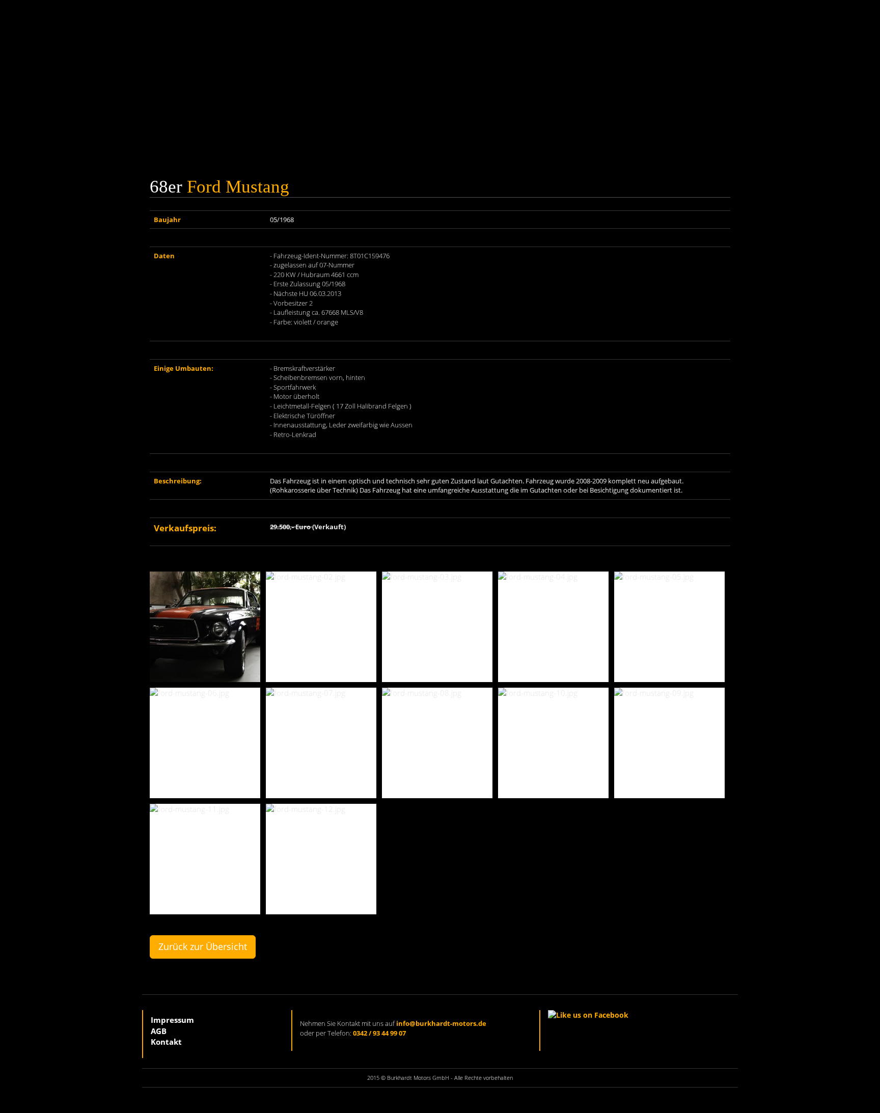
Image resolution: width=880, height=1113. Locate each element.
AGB (159, 1031)
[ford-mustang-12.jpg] (321, 859)
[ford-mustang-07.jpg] (321, 743)
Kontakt (166, 1042)
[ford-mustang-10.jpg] (553, 743)
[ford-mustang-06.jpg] (205, 743)
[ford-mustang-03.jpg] (437, 627)
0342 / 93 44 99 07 (379, 1033)
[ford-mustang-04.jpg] (553, 627)
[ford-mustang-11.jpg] (205, 859)
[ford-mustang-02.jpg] (321, 627)
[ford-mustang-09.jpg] (669, 743)
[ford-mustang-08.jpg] (437, 743)
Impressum (172, 1020)
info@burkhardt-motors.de (441, 1023)
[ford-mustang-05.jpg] (669, 627)
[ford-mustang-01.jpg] (205, 627)
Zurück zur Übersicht (202, 946)
